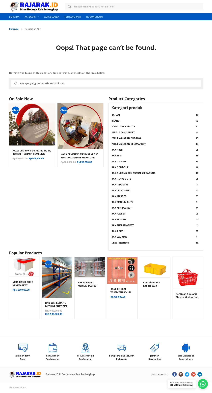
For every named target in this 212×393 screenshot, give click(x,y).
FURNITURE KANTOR (154, 126)
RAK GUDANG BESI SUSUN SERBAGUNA (154, 173)
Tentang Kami (72, 16)
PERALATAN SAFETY (154, 132)
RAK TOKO (154, 231)
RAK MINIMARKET (154, 207)
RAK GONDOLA (154, 167)
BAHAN (154, 114)
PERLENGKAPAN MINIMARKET (154, 143)
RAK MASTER (154, 196)
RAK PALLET (154, 213)
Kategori (30, 16)
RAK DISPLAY (154, 161)
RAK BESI (154, 155)
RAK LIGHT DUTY (154, 190)
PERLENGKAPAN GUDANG (154, 138)
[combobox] (134, 6)
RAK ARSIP (154, 149)
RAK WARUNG (154, 236)
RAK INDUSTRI (154, 184)
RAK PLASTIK (154, 219)
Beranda (14, 16)
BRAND (154, 120)
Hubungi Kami (94, 16)
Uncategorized (154, 242)
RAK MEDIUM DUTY (154, 202)
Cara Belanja (51, 16)
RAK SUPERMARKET (154, 225)
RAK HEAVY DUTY (154, 178)
